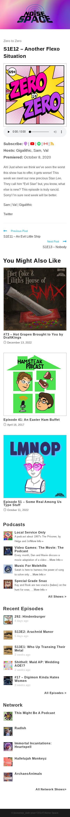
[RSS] (52, 144)
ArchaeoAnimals (28, 773)
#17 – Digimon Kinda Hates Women (37, 679)
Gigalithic (24, 150)
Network (13, 705)
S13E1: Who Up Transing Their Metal (40, 648)
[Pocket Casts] (46, 144)
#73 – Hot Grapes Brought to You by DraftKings (33, 336)
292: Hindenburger (30, 616)
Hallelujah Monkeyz (31, 758)
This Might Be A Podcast (35, 713)
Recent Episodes (23, 608)
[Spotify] (39, 144)
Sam (37, 150)
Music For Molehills (31, 565)
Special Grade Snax (31, 581)
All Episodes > (55, 693)
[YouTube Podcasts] (32, 144)
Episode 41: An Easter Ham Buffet (32, 419)
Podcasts (14, 524)
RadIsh (20, 728)
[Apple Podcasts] (25, 144)
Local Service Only (30, 532)
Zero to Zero (12, 41)
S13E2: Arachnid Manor (34, 631)
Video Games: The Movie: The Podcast (39, 549)
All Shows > (57, 596)
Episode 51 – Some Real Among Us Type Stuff (33, 503)
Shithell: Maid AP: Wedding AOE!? (37, 663)
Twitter (8, 214)
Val (45, 150)
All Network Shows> (51, 789)
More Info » (36, 541)
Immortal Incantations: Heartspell (33, 745)
